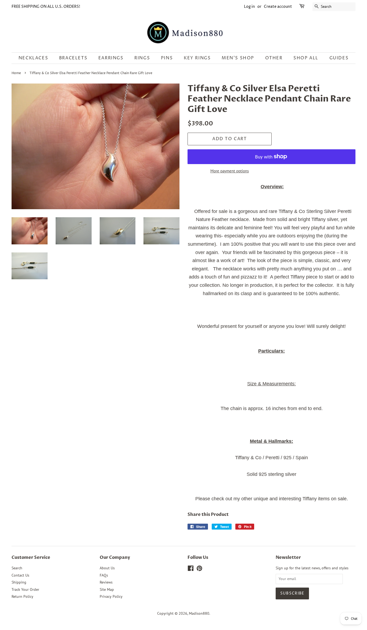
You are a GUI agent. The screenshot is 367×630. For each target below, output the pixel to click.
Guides (339, 58)
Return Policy (22, 596)
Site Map (107, 589)
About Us (107, 568)
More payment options (229, 170)
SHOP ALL (305, 58)
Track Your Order (25, 589)
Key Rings (197, 58)
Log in (249, 6)
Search (17, 568)
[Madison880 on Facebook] (191, 569)
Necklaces (33, 58)
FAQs (104, 575)
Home (16, 73)
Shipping (19, 582)
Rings (142, 58)
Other (274, 58)
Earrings (111, 58)
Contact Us (20, 575)
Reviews (106, 582)
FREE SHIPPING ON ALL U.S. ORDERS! (46, 6)
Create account (278, 6)
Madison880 (199, 613)
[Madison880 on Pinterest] (199, 569)
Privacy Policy (111, 596)
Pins (167, 58)
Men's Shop (238, 58)
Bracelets (73, 58)
